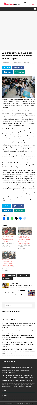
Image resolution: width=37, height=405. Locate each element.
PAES (27, 275)
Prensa (27, 62)
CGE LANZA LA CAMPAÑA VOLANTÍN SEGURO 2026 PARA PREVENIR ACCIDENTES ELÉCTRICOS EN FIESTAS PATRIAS (18, 345)
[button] (35, 9)
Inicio (3, 398)
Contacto (4, 395)
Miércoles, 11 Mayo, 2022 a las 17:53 (13, 62)
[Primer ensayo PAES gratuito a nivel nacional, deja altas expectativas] (9, 231)
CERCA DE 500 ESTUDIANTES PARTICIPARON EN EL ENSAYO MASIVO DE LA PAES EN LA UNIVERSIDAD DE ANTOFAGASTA (18, 338)
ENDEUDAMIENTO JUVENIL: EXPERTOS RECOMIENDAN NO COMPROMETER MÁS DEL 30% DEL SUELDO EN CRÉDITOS (18, 326)
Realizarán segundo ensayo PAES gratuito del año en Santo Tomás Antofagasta (8, 262)
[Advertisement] (18, 30)
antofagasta (10, 275)
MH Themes (30, 403)
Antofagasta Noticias (11, 311)
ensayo (20, 275)
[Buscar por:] (19, 305)
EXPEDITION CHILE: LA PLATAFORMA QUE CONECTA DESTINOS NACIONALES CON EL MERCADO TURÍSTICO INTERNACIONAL (18, 352)
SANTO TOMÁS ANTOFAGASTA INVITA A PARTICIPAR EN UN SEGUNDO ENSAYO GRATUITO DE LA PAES (24, 239)
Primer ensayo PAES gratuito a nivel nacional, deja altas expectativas (8, 238)
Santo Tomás (7, 279)
